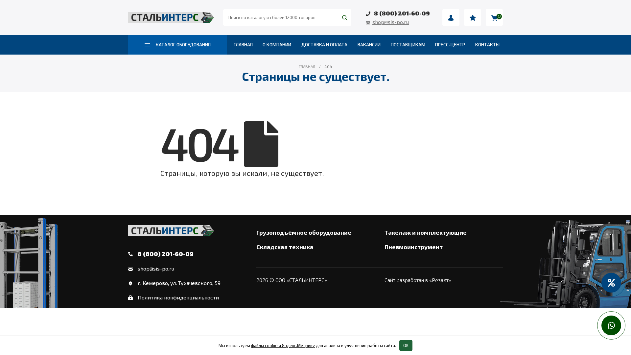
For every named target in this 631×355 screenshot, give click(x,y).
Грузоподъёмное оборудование (303, 232)
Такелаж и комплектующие (426, 232)
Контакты (487, 44)
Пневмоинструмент (414, 246)
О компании (277, 44)
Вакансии (369, 44)
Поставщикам (408, 44)
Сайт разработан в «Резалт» (418, 280)
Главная (243, 44)
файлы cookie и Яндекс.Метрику (283, 345)
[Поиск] (345, 17)
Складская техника (285, 246)
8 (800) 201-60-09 (402, 13)
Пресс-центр (450, 44)
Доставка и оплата (324, 44)
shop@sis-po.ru (390, 22)
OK (406, 345)
